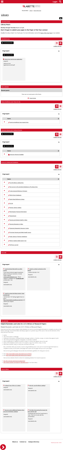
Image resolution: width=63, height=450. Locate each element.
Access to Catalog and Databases (9, 162)
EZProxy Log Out (14, 245)
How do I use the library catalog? (37, 385)
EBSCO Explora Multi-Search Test (18, 240)
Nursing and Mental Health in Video (18, 220)
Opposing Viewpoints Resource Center (19, 228)
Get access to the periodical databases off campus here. (24, 187)
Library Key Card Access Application (13, 59)
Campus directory (33, 442)
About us (15, 442)
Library (31, 10)
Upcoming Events (5, 21)
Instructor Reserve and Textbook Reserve (11, 130)
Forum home (32, 98)
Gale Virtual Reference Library (17, 199)
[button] (7, 43)
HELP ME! (3, 252)
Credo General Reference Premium (18, 191)
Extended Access (5, 39)
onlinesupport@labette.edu (10, 277)
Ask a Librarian (5, 86)
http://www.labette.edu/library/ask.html (13, 300)
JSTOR (11, 203)
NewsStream (13, 216)
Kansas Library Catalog (15, 207)
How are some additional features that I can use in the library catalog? (13, 410)
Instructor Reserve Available (17, 154)
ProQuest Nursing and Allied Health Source (20, 232)
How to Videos (5, 369)
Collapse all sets (57, 46)
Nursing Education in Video (16, 224)
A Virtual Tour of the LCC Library (13, 385)
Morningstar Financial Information (18, 211)
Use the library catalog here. (17, 182)
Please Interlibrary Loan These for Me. (10, 102)
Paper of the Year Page (46, 33)
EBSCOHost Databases (15, 195)
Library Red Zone (37, 10)
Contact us (23, 442)
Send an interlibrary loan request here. (19, 122)
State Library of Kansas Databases (18, 236)
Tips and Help (4, 321)
